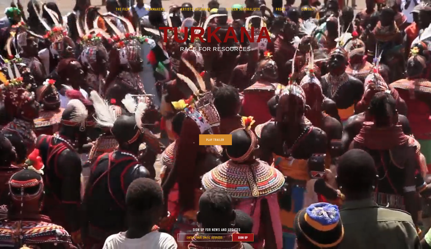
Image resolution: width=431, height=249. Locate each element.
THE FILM (123, 9)
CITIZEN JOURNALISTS (243, 9)
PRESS (281, 9)
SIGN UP (243, 238)
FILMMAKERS (155, 9)
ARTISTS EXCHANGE (196, 9)
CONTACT (308, 9)
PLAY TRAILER (215, 140)
